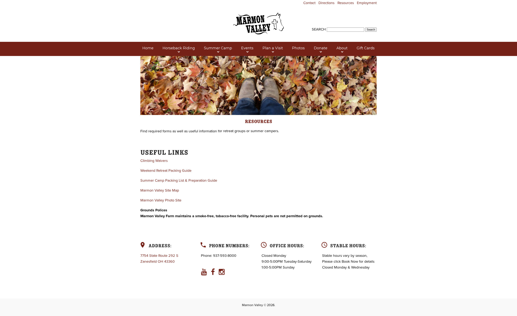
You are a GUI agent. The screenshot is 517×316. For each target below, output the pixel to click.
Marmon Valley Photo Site (160, 200)
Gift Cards (366, 48)
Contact (309, 3)
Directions (326, 3)
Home (147, 48)
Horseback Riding (179, 48)
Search (319, 29)
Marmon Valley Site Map (159, 190)
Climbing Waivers (154, 160)
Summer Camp (218, 48)
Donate (320, 48)
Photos (298, 48)
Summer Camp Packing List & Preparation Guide (178, 180)
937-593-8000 (224, 255)
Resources (345, 3)
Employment (367, 3)
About (342, 48)
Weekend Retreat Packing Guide (165, 170)
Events (247, 48)
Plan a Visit (273, 48)
